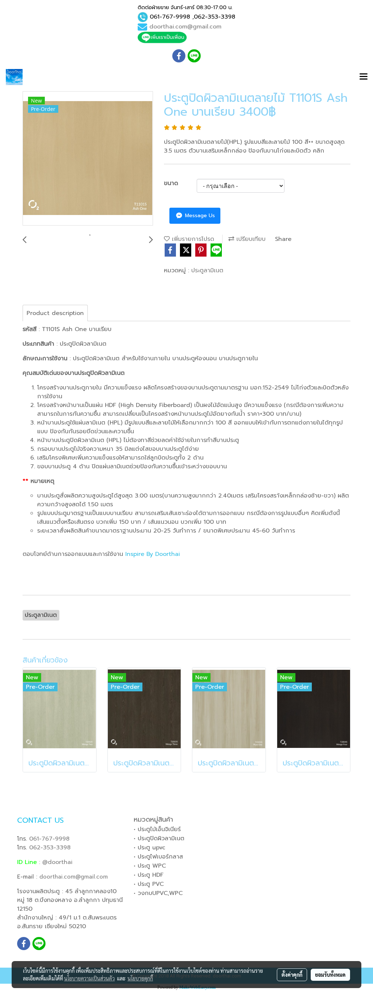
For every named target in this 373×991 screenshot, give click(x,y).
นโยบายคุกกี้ (140, 978)
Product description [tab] (55, 313)
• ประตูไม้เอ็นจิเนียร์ (157, 829)
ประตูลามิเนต (207, 270)
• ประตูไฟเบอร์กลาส (158, 856)
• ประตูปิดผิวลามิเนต (159, 838)
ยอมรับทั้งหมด (330, 974)
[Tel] (143, 17)
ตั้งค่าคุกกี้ (292, 974)
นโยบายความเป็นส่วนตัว (89, 978)
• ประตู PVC (149, 884)
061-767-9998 (170, 16)
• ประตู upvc (149, 847)
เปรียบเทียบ (250, 239)
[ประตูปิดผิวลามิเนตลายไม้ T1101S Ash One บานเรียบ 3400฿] (88, 159)
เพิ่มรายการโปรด (192, 239)
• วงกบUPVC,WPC (158, 893)
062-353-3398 (214, 16)
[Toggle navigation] (364, 77)
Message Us (199, 215)
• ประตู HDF (149, 875)
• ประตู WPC (150, 865)
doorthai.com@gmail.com (185, 26)
